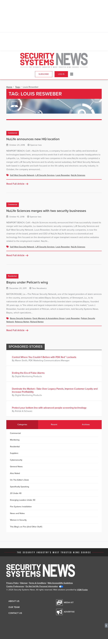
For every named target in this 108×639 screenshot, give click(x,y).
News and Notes (17, 513)
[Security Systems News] (54, 60)
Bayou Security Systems (21, 318)
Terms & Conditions (37, 583)
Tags (17, 87)
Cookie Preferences (15, 586)
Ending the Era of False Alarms (28, 372)
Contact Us (15, 613)
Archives (86, 424)
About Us (13, 601)
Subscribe (44, 74)
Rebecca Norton (22, 322)
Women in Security (18, 520)
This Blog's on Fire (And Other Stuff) (26, 527)
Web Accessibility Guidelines (60, 583)
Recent (54, 424)
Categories (22, 424)
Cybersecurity (16, 460)
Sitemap (23, 583)
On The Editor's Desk (19, 480)
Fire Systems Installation (21, 506)
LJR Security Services (45, 175)
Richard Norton (37, 322)
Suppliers (14, 453)
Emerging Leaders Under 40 (22, 500)
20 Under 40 (16, 493)
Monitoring (14, 440)
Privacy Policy (12, 583)
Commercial (12, 133)
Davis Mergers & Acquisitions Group (48, 318)
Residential (12, 276)
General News (16, 466)
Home (9, 87)
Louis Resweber (63, 175)
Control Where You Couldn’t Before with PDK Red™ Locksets (44, 357)
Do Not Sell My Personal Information (42, 586)
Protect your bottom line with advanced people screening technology (49, 407)
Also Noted (15, 473)
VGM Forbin (82, 590)
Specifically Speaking (19, 486)
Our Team (14, 607)
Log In (61, 74)
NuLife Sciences (78, 175)
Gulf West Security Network (22, 175)
